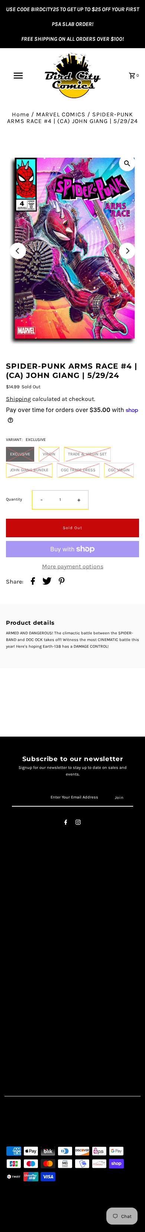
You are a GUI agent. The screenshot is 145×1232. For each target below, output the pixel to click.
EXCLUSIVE (20, 454)
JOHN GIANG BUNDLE (29, 470)
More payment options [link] (72, 566)
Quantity (14, 499)
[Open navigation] (18, 75)
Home (20, 114)
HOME (14, 1000)
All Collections (25, 919)
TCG (11, 1024)
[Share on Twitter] (47, 581)
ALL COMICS (22, 1008)
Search (15, 887)
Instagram (20, 968)
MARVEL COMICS (61, 114)
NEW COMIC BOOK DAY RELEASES (50, 1032)
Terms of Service (28, 895)
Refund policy (24, 927)
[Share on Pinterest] (62, 581)
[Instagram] (78, 823)
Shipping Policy (27, 911)
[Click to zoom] (127, 163)
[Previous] (18, 251)
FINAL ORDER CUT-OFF (35, 1040)
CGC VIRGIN (119, 470)
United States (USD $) (42, 1128)
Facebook (19, 959)
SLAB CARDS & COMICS (38, 1016)
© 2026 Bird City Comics (31, 1225)
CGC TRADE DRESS (78, 470)
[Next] (127, 251)
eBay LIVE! (19, 1048)
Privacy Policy (24, 903)
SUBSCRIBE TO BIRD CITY (39, 1056)
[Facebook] (65, 823)
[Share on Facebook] (33, 581)
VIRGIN (49, 454)
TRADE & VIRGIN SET (87, 454)
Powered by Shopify (79, 1225)
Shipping (18, 398)
